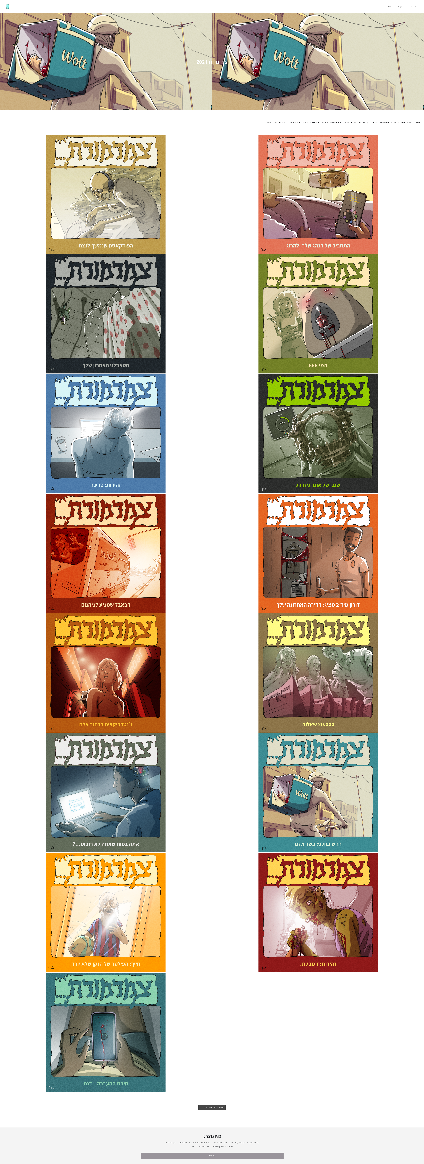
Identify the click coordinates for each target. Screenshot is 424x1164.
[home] (7, 6)
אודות (390, 6)
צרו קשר (413, 6)
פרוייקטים (401, 6)
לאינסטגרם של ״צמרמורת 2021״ (212, 1107)
